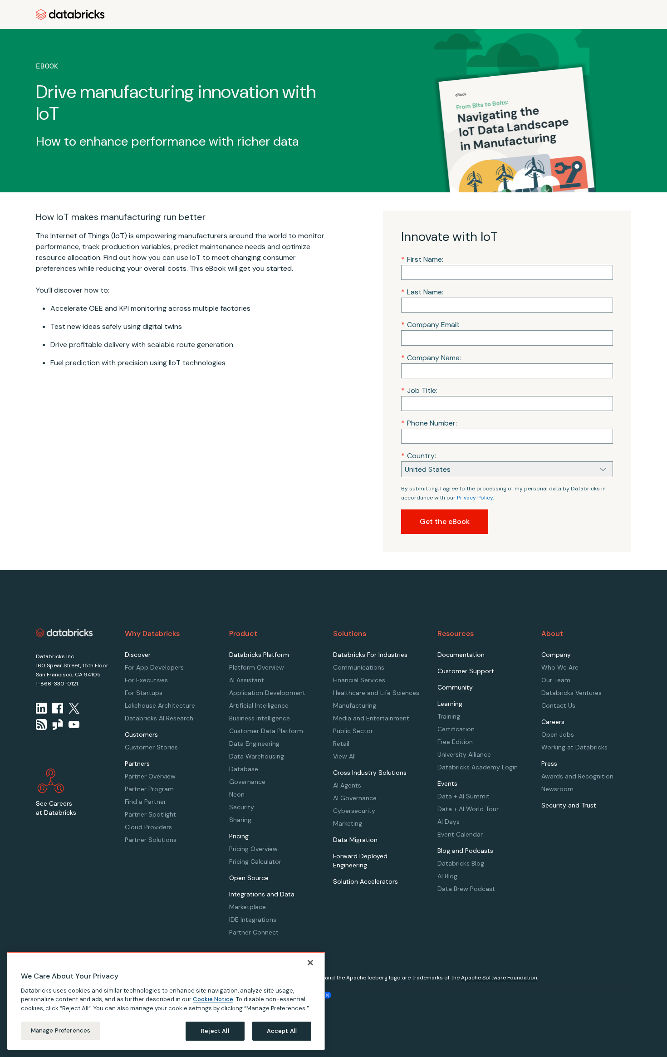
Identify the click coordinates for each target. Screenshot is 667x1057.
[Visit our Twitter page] (74, 708)
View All (344, 756)
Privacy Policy (475, 497)
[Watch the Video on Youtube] (74, 724)
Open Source (249, 878)
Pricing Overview (253, 849)
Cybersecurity (354, 811)
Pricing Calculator (255, 861)
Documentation (461, 655)
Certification (456, 729)
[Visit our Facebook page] (57, 708)
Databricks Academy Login (477, 767)
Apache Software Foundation (499, 977)
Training (448, 716)
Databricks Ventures (571, 693)
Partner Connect (254, 932)
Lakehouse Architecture (160, 705)
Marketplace (247, 907)
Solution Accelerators (365, 881)
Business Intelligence (259, 718)
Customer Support (465, 671)
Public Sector (353, 731)
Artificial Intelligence (259, 705)
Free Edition (455, 742)
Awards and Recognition (577, 776)
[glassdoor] (57, 724)
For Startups (143, 693)
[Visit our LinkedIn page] (41, 708)
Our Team (555, 680)
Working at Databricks (574, 747)
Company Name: (431, 357)
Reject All (215, 1031)
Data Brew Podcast (466, 889)
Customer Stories (151, 747)
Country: (418, 455)
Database (243, 769)
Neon (237, 794)
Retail (341, 743)
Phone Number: (429, 423)
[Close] (310, 963)
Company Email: (430, 324)
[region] (166, 1001)
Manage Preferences (60, 1030)
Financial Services (359, 680)
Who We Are (560, 667)
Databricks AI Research (159, 718)
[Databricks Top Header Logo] (70, 14)
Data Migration (355, 840)
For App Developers (154, 667)
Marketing (347, 823)
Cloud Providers (148, 827)
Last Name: (422, 292)
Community (455, 687)
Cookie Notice (213, 999)
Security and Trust (568, 805)
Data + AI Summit (463, 796)
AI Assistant (246, 680)
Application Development (267, 693)
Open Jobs (557, 734)
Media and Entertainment (371, 718)
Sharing (240, 820)
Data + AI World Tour (468, 809)
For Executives (146, 680)
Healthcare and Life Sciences (376, 693)
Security (241, 807)
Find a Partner (145, 802)
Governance (247, 782)
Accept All (282, 1031)
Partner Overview (150, 776)
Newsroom (557, 789)
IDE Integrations (252, 919)
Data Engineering (254, 743)
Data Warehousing (256, 756)
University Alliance (464, 754)
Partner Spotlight (150, 814)
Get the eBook (445, 521)
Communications (358, 667)
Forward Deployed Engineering (360, 860)
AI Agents (347, 785)
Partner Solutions (151, 840)
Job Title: (419, 390)
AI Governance (355, 798)
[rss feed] (41, 724)
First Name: (422, 259)
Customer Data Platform (266, 731)
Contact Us (558, 705)
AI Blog (447, 876)
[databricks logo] (64, 632)
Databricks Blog (460, 863)
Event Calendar (460, 834)
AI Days (448, 821)
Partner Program (149, 789)
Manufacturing (354, 705)
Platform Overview (256, 667)
